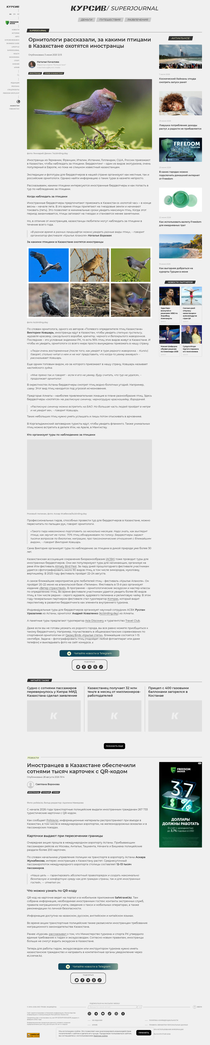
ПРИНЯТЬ (144, 1032)
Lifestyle (15, 47)
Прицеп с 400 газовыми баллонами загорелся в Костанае (168, 692)
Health (16, 54)
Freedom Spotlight (11, 93)
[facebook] (123, 1013)
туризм (56, 792)
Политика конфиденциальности (163, 1020)
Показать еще (114, 746)
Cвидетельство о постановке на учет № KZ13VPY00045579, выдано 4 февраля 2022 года (53, 1018)
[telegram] (96, 1013)
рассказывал (58, 934)
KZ (18, 14)
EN (14, 14)
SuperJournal (13, 50)
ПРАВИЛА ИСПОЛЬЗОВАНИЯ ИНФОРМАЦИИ (166, 1029)
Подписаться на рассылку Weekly (105, 1003)
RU (10, 14)
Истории (15, 33)
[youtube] (103, 1013)
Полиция (46, 792)
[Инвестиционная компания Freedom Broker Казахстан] (12, 23)
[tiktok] (109, 1013)
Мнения (15, 64)
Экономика (14, 57)
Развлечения (137, 19)
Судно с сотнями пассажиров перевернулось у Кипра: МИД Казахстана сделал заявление (52, 692)
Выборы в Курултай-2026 (159, 1034)
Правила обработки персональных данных (168, 1025)
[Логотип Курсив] (12, 7)
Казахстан (14, 106)
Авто (17, 37)
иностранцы (35, 73)
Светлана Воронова (48, 784)
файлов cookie (101, 1036)
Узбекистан (14, 109)
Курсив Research (12, 40)
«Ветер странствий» (52, 588)
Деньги (87, 19)
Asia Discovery (94, 620)
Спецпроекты (13, 90)
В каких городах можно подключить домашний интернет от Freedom (179, 175)
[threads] (116, 1013)
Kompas (113, 598)
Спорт (16, 61)
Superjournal (134, 8)
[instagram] (89, 1013)
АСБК (110, 559)
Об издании (97, 1020)
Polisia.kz (52, 820)
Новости (15, 30)
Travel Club (132, 620)
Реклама (15, 86)
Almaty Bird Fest (66, 566)
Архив (16, 67)
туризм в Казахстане (53, 73)
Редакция (15, 83)
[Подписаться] (139, 1007)
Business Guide (13, 43)
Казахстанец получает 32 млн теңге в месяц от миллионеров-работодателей (114, 692)
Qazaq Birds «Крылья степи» (84, 635)
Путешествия (110, 19)
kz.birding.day (109, 613)
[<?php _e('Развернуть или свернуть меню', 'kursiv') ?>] (18, 102)
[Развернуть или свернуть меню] (18, 75)
